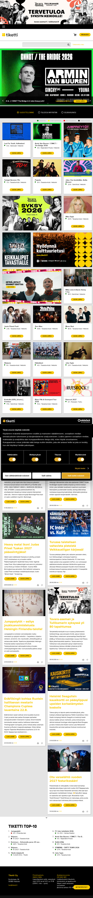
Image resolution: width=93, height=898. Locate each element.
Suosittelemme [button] (26, 112)
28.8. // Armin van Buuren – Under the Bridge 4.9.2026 (28, 101)
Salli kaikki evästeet (76, 476)
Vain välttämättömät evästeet (17, 476)
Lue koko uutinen (63, 101)
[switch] (35, 459)
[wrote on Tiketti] (69, 523)
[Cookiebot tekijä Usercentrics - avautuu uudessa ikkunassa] (79, 421)
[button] (3, 101)
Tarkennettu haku (78, 44)
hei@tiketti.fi (12, 885)
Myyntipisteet (82, 887)
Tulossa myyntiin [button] (48, 112)
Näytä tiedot (80, 468)
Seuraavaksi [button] (70, 112)
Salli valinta (46, 476)
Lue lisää (10, 502)
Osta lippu (24, 502)
